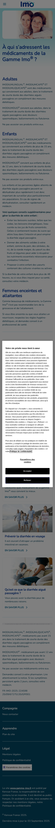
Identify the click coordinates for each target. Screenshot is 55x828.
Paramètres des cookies (27, 461)
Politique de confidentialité (21, 451)
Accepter (27, 471)
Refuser (27, 480)
